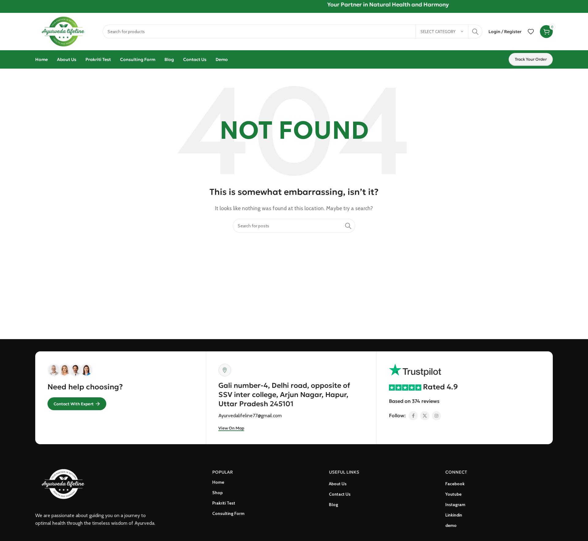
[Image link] (65, 483)
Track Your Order (531, 59)
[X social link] (424, 415)
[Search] (475, 32)
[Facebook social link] (413, 415)
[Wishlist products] (531, 31)
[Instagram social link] (436, 415)
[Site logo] (65, 31)
